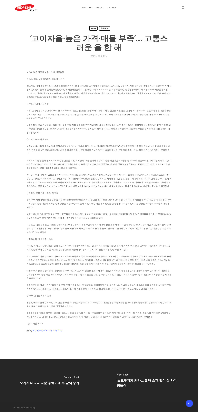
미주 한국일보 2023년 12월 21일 (47, 330)
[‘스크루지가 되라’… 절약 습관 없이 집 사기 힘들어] (148, 380)
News (93, 28)
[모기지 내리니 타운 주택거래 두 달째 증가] (49, 380)
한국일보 (105, 28)
